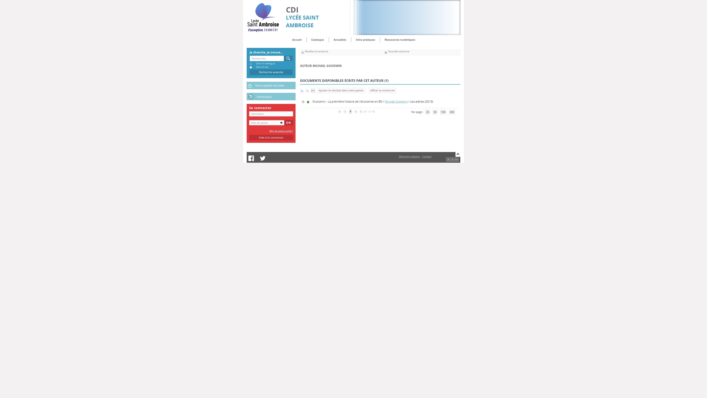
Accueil (297, 39)
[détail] (303, 102)
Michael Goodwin (396, 102)
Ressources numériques (400, 39)
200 (452, 112)
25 (427, 112)
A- (449, 159)
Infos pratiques (365, 39)
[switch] (281, 122)
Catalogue (317, 39)
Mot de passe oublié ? (281, 131)
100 (443, 112)
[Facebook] (251, 158)
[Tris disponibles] (313, 90)
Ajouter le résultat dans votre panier (341, 90)
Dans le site (262, 67)
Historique (264, 97)
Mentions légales (409, 156)
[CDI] (264, 17)
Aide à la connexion (271, 137)
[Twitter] (262, 158)
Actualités (340, 39)
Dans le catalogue (265, 63)
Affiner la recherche (382, 90)
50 (435, 112)
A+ (456, 159)
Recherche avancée (271, 72)
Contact (427, 156)
